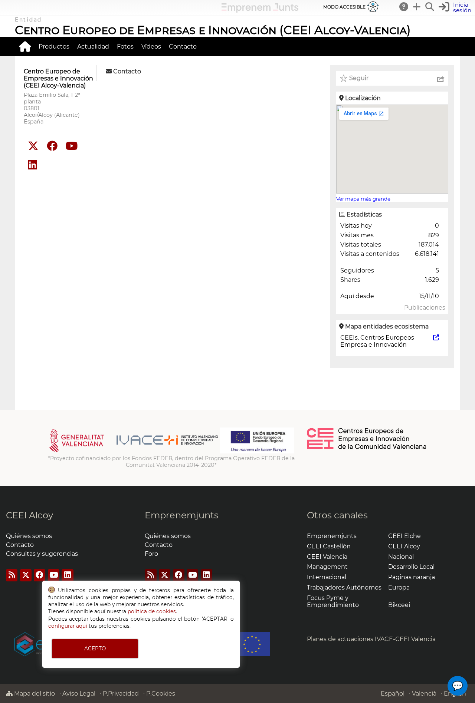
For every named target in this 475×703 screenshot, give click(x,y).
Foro (151, 553)
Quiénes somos (29, 535)
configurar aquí (67, 626)
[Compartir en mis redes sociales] (441, 78)
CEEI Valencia (327, 556)
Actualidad (93, 46)
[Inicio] (25, 46)
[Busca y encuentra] (430, 6)
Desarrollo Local (411, 566)
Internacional (326, 577)
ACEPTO (95, 648)
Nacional (401, 556)
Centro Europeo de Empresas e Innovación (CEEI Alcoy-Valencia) (213, 30)
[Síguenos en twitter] (33, 146)
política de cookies (152, 611)
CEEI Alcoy (29, 515)
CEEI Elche (404, 535)
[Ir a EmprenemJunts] (260, 10)
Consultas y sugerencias (42, 553)
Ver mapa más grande (363, 199)
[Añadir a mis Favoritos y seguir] (343, 78)
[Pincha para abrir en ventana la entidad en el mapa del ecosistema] (436, 337)
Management (327, 566)
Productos (54, 46)
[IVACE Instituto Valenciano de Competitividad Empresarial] (134, 451)
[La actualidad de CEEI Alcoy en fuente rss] (11, 575)
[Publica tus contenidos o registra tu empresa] (417, 6)
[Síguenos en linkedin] (32, 165)
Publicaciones (424, 307)
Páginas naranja (411, 577)
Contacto (183, 46)
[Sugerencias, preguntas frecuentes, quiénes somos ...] (404, 6)
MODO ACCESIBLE (344, 7)
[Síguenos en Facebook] (52, 146)
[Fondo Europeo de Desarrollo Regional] (257, 451)
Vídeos (151, 46)
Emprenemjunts (182, 515)
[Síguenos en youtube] (71, 146)
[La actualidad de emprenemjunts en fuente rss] (150, 575)
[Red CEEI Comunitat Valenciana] (367, 448)
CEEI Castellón (329, 546)
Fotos (125, 46)
